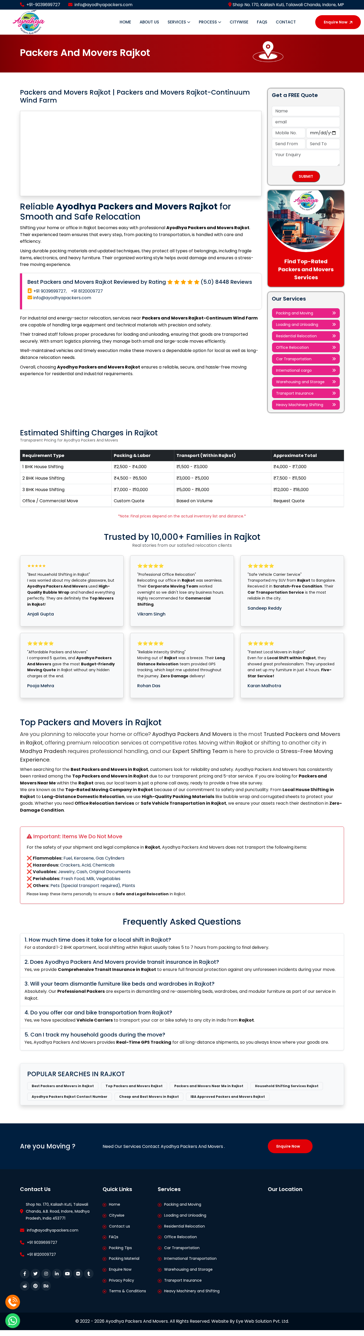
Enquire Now (335, 22)
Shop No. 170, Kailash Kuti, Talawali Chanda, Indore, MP (288, 5)
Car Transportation (294, 359)
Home (125, 22)
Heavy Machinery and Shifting (192, 1291)
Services (177, 22)
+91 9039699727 (42, 1242)
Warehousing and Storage (300, 381)
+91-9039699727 (43, 5)
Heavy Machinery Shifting (299, 404)
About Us (149, 22)
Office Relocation (292, 347)
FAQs (262, 22)
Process (208, 22)
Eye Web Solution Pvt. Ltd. (262, 1321)
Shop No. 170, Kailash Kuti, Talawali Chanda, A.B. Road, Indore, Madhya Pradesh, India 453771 (58, 1211)
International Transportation (190, 1258)
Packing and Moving (294, 313)
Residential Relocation (296, 336)
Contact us (119, 1226)
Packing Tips (120, 1247)
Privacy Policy (121, 1280)
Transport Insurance (295, 393)
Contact (286, 22)
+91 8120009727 (87, 291)
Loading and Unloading (297, 324)
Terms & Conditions (127, 1291)
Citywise (239, 22)
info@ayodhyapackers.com (103, 5)
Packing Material (124, 1258)
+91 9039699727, (49, 291)
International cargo (294, 370)
